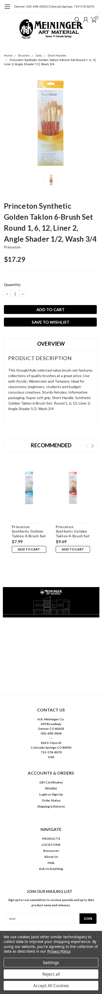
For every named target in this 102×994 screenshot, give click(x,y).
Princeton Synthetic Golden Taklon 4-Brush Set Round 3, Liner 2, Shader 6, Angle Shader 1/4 (29, 538)
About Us (51, 857)
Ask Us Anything (51, 869)
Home (8, 55)
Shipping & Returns (51, 806)
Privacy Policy (58, 951)
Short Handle (57, 55)
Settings (51, 962)
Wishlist (51, 788)
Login (43, 794)
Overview (51, 343)
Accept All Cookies (51, 986)
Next (92, 446)
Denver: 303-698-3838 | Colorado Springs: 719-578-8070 (54, 6)
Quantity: (12, 284)
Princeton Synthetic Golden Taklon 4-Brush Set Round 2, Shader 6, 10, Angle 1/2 (73, 535)
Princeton (12, 247)
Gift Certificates (51, 782)
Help (51, 863)
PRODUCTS (51, 839)
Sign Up (57, 794)
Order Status (51, 800)
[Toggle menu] (7, 9)
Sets (39, 55)
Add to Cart (29, 549)
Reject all (51, 974)
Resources (51, 851)
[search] (76, 19)
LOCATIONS (51, 845)
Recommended (51, 445)
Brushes (24, 55)
